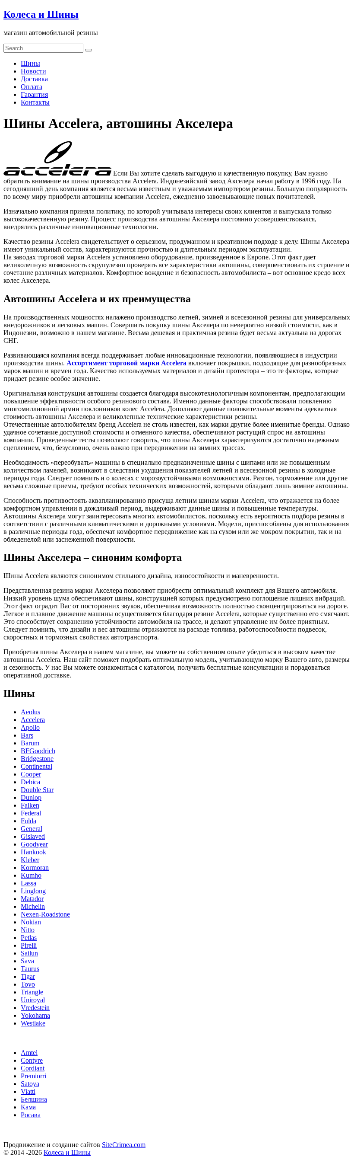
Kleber (30, 859)
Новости (33, 71)
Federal (31, 813)
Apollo (30, 727)
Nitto (28, 929)
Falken (30, 805)
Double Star (37, 789)
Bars (27, 735)
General (31, 828)
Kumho (31, 875)
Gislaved (33, 836)
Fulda (28, 820)
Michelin (33, 906)
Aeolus (30, 712)
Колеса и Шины (41, 14)
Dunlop (31, 797)
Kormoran (35, 867)
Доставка (34, 79)
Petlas (29, 937)
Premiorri (33, 1076)
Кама (28, 1107)
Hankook (33, 852)
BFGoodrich (38, 750)
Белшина (34, 1099)
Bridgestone (37, 758)
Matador (32, 898)
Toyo (28, 984)
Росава (31, 1114)
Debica (30, 782)
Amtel (29, 1052)
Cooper (31, 774)
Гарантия (34, 94)
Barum (30, 743)
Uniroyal (33, 999)
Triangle (32, 992)
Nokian (31, 922)
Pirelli (29, 945)
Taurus (30, 968)
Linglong (33, 891)
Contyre (32, 1060)
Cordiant (32, 1068)
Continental (36, 766)
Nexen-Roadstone (45, 914)
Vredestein (35, 1007)
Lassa (28, 883)
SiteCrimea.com (123, 1144)
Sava (27, 961)
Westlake (33, 1023)
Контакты (35, 102)
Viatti (28, 1091)
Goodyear (34, 844)
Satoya (30, 1083)
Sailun (29, 953)
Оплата (31, 86)
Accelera (33, 719)
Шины (30, 63)
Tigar (28, 976)
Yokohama (35, 1015)
